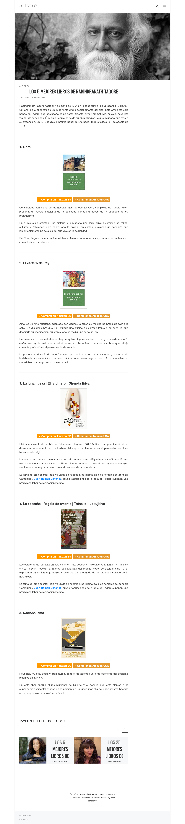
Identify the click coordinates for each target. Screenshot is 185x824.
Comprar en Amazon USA (93, 199)
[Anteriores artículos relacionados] (118, 729)
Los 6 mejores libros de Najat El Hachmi (60, 756)
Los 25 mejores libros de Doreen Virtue (115, 756)
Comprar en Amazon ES (56, 199)
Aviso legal (23, 819)
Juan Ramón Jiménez (47, 478)
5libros (30, 815)
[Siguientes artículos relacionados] (125, 729)
